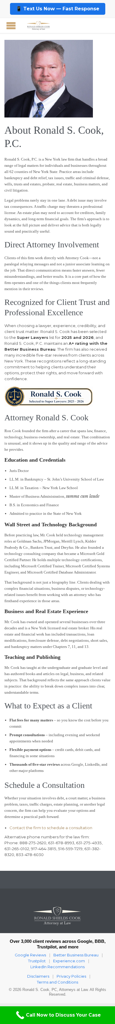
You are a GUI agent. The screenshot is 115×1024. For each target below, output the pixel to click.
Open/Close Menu (11, 25)
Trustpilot (37, 960)
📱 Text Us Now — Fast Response (57, 9)
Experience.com (69, 960)
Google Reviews (30, 955)
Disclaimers (38, 976)
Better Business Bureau (75, 955)
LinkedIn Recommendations (57, 966)
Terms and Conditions (57, 982)
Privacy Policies (71, 976)
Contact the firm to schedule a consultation (50, 827)
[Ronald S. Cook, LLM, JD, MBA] (38, 25)
